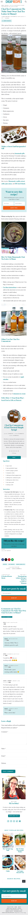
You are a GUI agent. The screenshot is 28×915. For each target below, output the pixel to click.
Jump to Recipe (7, 20)
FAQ (21, 909)
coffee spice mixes (6, 184)
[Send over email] (12, 559)
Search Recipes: (14, 878)
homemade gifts (20, 153)
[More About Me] (14, 787)
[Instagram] (14, 821)
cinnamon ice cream (19, 394)
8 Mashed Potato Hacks (6, 576)
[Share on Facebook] (2, 559)
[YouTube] (20, 821)
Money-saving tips (20, 564)
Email (3, 756)
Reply (7, 640)
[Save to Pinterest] (9, 559)
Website (3, 763)
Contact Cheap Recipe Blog (12, 909)
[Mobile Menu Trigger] (2, 2)
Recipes (7, 5)
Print (14, 457)
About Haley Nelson (12, 908)
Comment (4, 732)
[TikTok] (17, 821)
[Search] (23, 881)
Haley (6, 638)
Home (2, 5)
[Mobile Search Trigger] (25, 2)
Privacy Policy (9, 911)
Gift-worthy (11, 564)
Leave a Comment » (17, 568)
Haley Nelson (6, 16)
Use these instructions (9, 287)
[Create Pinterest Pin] (24, 418)
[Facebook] (8, 821)
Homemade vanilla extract (17, 181)
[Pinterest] (11, 821)
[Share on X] (6, 559)
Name (3, 748)
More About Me (13, 815)
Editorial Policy (18, 911)
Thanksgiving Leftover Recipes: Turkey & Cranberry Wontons (21, 579)
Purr (25, 912)
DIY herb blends (20, 184)
